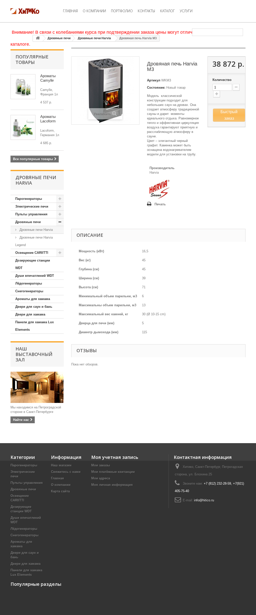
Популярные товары (32, 59)
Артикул (153, 80)
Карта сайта (60, 491)
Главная (70, 10)
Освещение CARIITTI (31, 253)
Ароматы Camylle (48, 78)
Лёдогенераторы (28, 283)
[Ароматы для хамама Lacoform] (23, 127)
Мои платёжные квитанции (113, 472)
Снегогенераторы (29, 291)
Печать (160, 204)
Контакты (146, 10)
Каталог (167, 10)
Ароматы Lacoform (48, 118)
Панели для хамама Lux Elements (34, 325)
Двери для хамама (30, 314)
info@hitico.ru (204, 500)
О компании (94, 10)
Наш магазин (61, 465)
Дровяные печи (59, 38)
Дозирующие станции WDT (32, 264)
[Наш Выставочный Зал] (37, 387)
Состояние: (156, 87)
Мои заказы (100, 465)
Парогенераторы (28, 199)
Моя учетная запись (114, 457)
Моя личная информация (112, 485)
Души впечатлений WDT (34, 276)
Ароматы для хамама (32, 299)
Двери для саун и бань (33, 306)
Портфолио (122, 10)
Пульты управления (31, 214)
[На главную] (37, 38)
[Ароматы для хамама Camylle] (23, 86)
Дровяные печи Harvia (94, 38)
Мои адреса (100, 478)
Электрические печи (31, 206)
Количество (222, 80)
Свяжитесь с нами (65, 472)
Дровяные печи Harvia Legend (34, 241)
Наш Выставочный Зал (34, 354)
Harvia (154, 172)
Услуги (186, 10)
